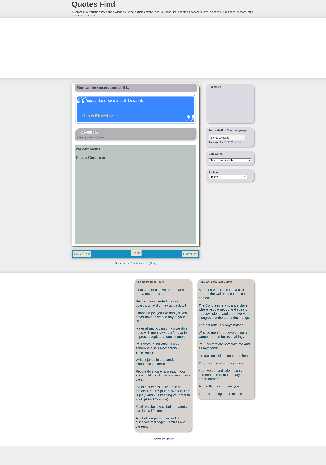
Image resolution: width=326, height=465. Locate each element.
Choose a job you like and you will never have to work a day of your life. (161, 317)
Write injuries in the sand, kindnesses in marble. (155, 362)
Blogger (169, 439)
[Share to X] (89, 132)
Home (136, 253)
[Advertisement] (100, 47)
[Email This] (82, 132)
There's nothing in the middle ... (222, 394)
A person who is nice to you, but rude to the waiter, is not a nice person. (223, 294)
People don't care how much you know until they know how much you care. (163, 375)
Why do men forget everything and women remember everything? (225, 335)
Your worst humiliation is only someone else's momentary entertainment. (157, 348)
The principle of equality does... (222, 363)
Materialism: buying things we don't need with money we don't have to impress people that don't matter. (162, 332)
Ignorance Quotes (94, 137)
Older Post (190, 254)
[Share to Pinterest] (97, 132)
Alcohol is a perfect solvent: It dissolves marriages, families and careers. (161, 422)
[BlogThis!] (86, 132)
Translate (236, 142)
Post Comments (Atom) (143, 263)
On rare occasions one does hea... (225, 356)
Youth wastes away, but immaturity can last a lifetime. (162, 409)
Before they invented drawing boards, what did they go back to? (161, 303)
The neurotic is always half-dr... (222, 325)
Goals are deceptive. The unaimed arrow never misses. (162, 292)
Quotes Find (93, 4)
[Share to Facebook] (93, 132)
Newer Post (82, 254)
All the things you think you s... (221, 386)
